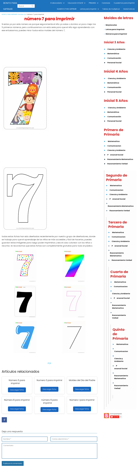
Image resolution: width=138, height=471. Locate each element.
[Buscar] (32, 6)
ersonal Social (116, 155)
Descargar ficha (17, 390)
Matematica (114, 141)
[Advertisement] (49, 49)
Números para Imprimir (116, 34)
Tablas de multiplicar (111, 9)
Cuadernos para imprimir (124, 3)
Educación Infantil (75, 3)
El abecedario (56, 3)
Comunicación (114, 58)
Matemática (113, 53)
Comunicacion (114, 146)
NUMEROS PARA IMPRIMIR (66, 9)
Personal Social (114, 62)
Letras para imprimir (88, 9)
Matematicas (129, 9)
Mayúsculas (111, 25)
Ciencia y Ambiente (116, 49)
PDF (49, 363)
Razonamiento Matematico (120, 159)
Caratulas (106, 3)
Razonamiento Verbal (117, 163)
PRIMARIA (92, 3)
